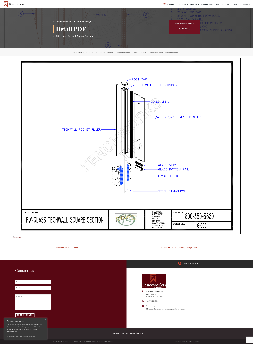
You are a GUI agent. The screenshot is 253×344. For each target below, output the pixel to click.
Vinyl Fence (77, 52)
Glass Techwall (140, 52)
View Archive (184, 29)
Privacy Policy (136, 333)
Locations (237, 4)
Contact (246, 4)
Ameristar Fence (123, 52)
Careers (124, 333)
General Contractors (210, 4)
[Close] (45, 319)
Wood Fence (90, 52)
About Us (225, 4)
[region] (25, 329)
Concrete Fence (171, 52)
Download (17, 237)
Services (193, 4)
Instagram (170, 4)
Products (182, 4)
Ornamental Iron (106, 52)
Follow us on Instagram (190, 263)
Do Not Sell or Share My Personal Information (21, 336)
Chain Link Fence (156, 52)
